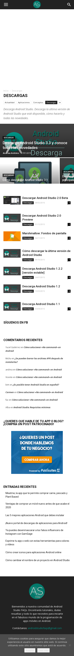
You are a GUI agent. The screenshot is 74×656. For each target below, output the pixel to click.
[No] (69, 645)
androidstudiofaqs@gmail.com (45, 628)
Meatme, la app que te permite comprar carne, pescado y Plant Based (36, 495)
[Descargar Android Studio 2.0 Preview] (12, 218)
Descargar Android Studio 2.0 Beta (45, 198)
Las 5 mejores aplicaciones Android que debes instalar (35, 515)
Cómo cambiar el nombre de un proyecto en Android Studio (38, 560)
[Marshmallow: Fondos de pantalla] (12, 236)
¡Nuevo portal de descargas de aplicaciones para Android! (36, 523)
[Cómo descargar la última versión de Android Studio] (12, 253)
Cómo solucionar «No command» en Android (39, 369)
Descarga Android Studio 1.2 (41, 286)
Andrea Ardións (11, 153)
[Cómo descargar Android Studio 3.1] (29, 176)
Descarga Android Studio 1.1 (41, 304)
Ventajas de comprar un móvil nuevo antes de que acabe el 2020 (37, 505)
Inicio (6, 90)
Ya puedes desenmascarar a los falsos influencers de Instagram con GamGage (34, 532)
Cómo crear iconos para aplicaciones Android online (33, 552)
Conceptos (38, 102)
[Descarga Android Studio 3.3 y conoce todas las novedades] (37, 142)
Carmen (10, 392)
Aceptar (30, 650)
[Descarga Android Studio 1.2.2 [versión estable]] (12, 271)
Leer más (43, 650)
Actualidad (9, 102)
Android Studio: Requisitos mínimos (31, 407)
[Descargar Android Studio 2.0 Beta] (12, 200)
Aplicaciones (24, 102)
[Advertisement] (37, 50)
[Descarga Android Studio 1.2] (12, 288)
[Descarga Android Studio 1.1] (12, 306)
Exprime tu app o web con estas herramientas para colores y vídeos (37, 542)
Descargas (51, 102)
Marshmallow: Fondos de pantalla (44, 233)
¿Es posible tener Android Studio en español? (36, 384)
